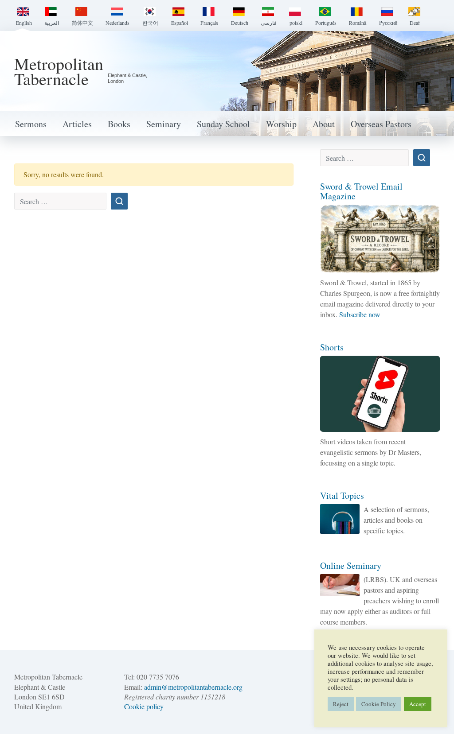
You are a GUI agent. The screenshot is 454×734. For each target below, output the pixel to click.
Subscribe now (359, 314)
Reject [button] (340, 704)
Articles (77, 124)
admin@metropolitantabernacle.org (193, 686)
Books (119, 124)
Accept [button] (417, 704)
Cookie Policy (378, 704)
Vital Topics (342, 495)
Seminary (163, 124)
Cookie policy (144, 706)
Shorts (332, 347)
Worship (281, 124)
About (324, 124)
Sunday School (223, 124)
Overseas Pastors (381, 124)
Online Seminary (350, 565)
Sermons (31, 124)
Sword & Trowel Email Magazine (361, 191)
